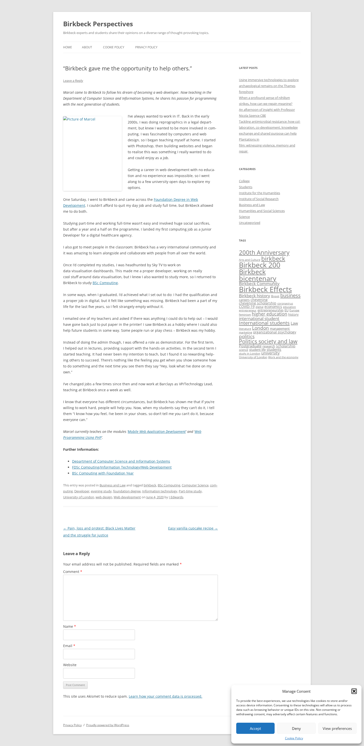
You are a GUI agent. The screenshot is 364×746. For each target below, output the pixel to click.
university (270, 353)
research (268, 346)
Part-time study (190, 491)
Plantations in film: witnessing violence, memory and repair (267, 145)
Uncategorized (249, 222)
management (280, 328)
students (274, 349)
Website (70, 664)
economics (273, 306)
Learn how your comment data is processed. (165, 696)
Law (294, 323)
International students (264, 323)
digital (259, 307)
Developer (81, 491)
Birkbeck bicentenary (257, 275)
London (260, 328)
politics (247, 336)
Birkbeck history (254, 295)
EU (286, 310)
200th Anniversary (264, 252)
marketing (245, 332)
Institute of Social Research (259, 199)
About (87, 47)
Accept (255, 728)
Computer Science (195, 485)
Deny (296, 728)
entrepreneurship (271, 310)
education (289, 307)
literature (245, 328)
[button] (354, 691)
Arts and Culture (249, 260)
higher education (269, 314)
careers (244, 300)
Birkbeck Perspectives (98, 23)
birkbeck (150, 485)
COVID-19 (247, 306)
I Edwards (176, 497)
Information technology (159, 491)
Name (69, 626)
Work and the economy (283, 357)
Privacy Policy (146, 47)
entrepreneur (248, 310)
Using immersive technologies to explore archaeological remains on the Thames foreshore (269, 86)
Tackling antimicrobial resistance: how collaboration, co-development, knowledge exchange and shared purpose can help (269, 127)
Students (245, 187)
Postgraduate (250, 345)
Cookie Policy (294, 738)
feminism (245, 314)
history (293, 314)
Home (67, 47)
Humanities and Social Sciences (262, 211)
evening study (101, 491)
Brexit (275, 296)
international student (259, 318)
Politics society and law (268, 341)
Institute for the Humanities (259, 193)
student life (257, 349)
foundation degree (127, 491)
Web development (127, 497)
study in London (249, 353)
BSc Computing (169, 485)
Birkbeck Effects (265, 289)
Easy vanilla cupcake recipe (193, 528)
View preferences (337, 728)
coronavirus (285, 303)
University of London (78, 497)
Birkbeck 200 (259, 264)
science (243, 350)
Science (244, 216)
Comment (72, 571)
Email (69, 645)
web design (104, 497)
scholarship (285, 346)
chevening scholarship (257, 303)
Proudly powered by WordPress (107, 725)
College (244, 181)
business (290, 295)
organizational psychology (274, 332)
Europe (294, 310)
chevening (259, 299)
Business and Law (113, 485)
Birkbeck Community (259, 283)
